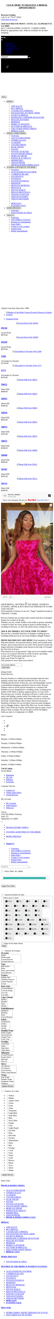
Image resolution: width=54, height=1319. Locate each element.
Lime (11, 1106)
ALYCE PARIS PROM (15, 1190)
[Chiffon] (5, 1024)
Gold (11, 1158)
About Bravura (12, 795)
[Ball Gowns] (8, 966)
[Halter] (7, 1046)
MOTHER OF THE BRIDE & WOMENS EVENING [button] (24, 1266)
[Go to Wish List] (5, 37)
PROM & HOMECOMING (17, 827)
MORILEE (10, 1243)
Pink (10, 1133)
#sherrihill (40, 500)
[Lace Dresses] (8, 973)
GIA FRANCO (12, 1276)
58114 (4, 483)
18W (44, 920)
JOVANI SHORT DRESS (16, 1206)
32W (34, 929)
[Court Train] (6, 1039)
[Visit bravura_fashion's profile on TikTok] (5, 496)
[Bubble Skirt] (9, 977)
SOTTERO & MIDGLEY (16, 1247)
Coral (11, 1150)
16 (9, 910)
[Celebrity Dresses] (9, 980)
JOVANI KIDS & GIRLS (16, 1262)
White (11, 1170)
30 (38, 915)
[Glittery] (4, 1000)
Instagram (10, 775)
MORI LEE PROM (14, 1208)
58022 (4, 384)
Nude (11, 1155)
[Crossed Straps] (7, 991)
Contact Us (10, 790)
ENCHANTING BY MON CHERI (20, 1234)
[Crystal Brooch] (6, 1017)
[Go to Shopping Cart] (2, 37)
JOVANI (9, 1202)
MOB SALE (11, 1300)
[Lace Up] (7, 993)
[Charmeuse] (5, 1022)
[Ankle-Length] (6, 1033)
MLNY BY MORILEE (15, 1285)
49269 (4, 342)
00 (20, 901)
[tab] (29, 844)
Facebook (10, 782)
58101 (4, 469)
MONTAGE (11, 1287)
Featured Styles (12, 319)
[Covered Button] (7, 989)
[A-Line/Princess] (7, 1055)
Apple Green (14, 1101)
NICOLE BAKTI (13, 1289)
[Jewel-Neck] (7, 1050)
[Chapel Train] (6, 1037)
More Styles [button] (6, 1308)
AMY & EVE (11, 1227)
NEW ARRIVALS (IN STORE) (19, 1315)
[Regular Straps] (7, 1079)
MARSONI (10, 1283)
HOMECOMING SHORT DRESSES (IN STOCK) (27, 1313)
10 (26, 906)
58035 (4, 398)
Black (11, 1163)
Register (9, 50)
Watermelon (13, 1140)
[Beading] (6, 1013)
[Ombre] (4, 1006)
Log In (8, 52)
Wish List (10, 43)
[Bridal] (11, 955)
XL (46, 933)
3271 (3, 370)
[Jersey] (5, 1028)
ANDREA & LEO (13, 1193)
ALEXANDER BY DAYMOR (19, 1271)
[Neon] (4, 1004)
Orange (12, 1148)
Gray (11, 1165)
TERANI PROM (13, 1215)
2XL (10, 938)
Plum (11, 1143)
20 (29, 910)
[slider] (48, 878)
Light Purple (14, 1128)
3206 (3, 356)
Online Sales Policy (14, 793)
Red (10, 1145)
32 (9, 920)
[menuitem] (29, 43)
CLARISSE (11, 1195)
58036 (4, 412)
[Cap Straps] (7, 1077)
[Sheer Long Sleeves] (8, 1073)
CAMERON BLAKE (15, 1274)
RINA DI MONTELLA (15, 1291)
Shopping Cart (12, 48)
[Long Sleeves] (8, 1070)
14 (46, 906)
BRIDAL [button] (5, 1222)
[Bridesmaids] (11, 957)
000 (10, 901)
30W (22, 929)
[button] (10, 101)
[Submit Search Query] (30, 867)
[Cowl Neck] (7, 1044)
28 (29, 915)
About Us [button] (10, 844)
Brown (11, 1160)
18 (19, 910)
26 (19, 915)
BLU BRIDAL (12, 1229)
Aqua (11, 1108)
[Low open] (7, 995)
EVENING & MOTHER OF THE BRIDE (23, 832)
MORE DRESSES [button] (9, 1257)
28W (10, 929)
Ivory (11, 1153)
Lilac (11, 1125)
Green (11, 1103)
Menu (4, 97)
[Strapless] (7, 1084)
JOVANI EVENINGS (15, 1280)
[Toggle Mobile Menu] (2, 821)
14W (20, 920)
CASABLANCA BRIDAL (17, 1232)
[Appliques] (6, 1011)
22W (22, 924)
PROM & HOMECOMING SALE (21, 1217)
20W (10, 924)
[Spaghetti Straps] (7, 1081)
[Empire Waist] (7, 1057)
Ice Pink (12, 1130)
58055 (4, 441)
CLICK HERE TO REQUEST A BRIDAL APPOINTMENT (27, 6)
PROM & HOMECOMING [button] (13, 1185)
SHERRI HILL (12, 1213)
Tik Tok (9, 777)
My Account (11, 46)
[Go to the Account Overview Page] (2, 39)
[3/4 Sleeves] (8, 1068)
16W (32, 920)
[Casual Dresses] (11, 960)
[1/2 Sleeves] (8, 1066)
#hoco (47, 500)
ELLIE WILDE (12, 1199)
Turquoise (13, 1111)
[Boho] (8, 969)
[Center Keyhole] (9, 982)
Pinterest (9, 780)
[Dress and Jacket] (8, 971)
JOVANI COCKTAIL (15, 1204)
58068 (4, 455)
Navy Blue (13, 1120)
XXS (46, 929)
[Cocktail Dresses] (11, 962)
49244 (4, 328)
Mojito (11, 1098)
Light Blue (13, 1113)
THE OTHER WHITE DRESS (18, 1250)
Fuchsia (12, 1138)
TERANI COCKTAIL (15, 1294)
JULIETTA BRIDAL (14, 1236)
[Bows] (6, 1015)
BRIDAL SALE (13, 1252)
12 (36, 906)
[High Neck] (7, 1048)
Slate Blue (13, 1115)
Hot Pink (12, 1135)
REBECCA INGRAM (15, 1245)
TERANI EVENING (14, 1296)
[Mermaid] (7, 1059)
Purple (11, 1123)
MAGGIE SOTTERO (15, 1241)
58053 (4, 427)
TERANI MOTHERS (15, 1298)
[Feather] (5, 1026)
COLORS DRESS (13, 1197)
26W (46, 924)
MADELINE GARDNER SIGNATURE (22, 1238)
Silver (11, 1168)
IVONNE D (11, 1278)
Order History (11, 805)
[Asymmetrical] (6, 1035)
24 (9, 915)
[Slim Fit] (7, 1061)
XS (9, 933)
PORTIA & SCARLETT (16, 1211)
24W (34, 924)
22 (38, 910)
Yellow (11, 1096)
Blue (10, 1118)
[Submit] (29, 57)
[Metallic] (4, 1002)
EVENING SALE (13, 1303)
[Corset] (9, 984)
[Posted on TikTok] (49, 495)
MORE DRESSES (13, 836)
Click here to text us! (9, 19)
